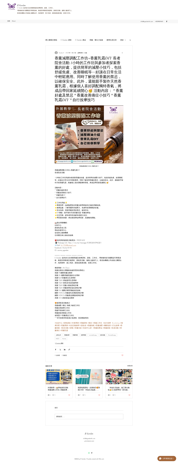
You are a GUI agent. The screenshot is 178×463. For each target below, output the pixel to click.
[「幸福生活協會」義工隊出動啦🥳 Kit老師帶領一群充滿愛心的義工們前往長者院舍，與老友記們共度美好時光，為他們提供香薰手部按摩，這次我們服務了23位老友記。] (119, 376)
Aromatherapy (112, 335)
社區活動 (102, 335)
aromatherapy (93, 335)
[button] (130, 40)
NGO (57, 338)
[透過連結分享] (69, 349)
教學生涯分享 (112, 40)
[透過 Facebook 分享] (55, 349)
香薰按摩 (66, 335)
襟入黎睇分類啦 (51, 40)
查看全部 (130, 366)
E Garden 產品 (80, 40)
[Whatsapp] (89, 453)
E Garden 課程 (66, 40)
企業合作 (58, 335)
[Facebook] (167, 21)
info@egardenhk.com (147, 21)
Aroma (64, 338)
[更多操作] (122, 53)
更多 (122, 40)
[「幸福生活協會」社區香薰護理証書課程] (89, 376)
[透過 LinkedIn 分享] (65, 349)
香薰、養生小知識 (96, 40)
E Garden (21, 5)
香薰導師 (75, 335)
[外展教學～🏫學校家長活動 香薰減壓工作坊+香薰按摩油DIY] (59, 376)
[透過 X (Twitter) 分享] (60, 349)
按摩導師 (83, 335)
